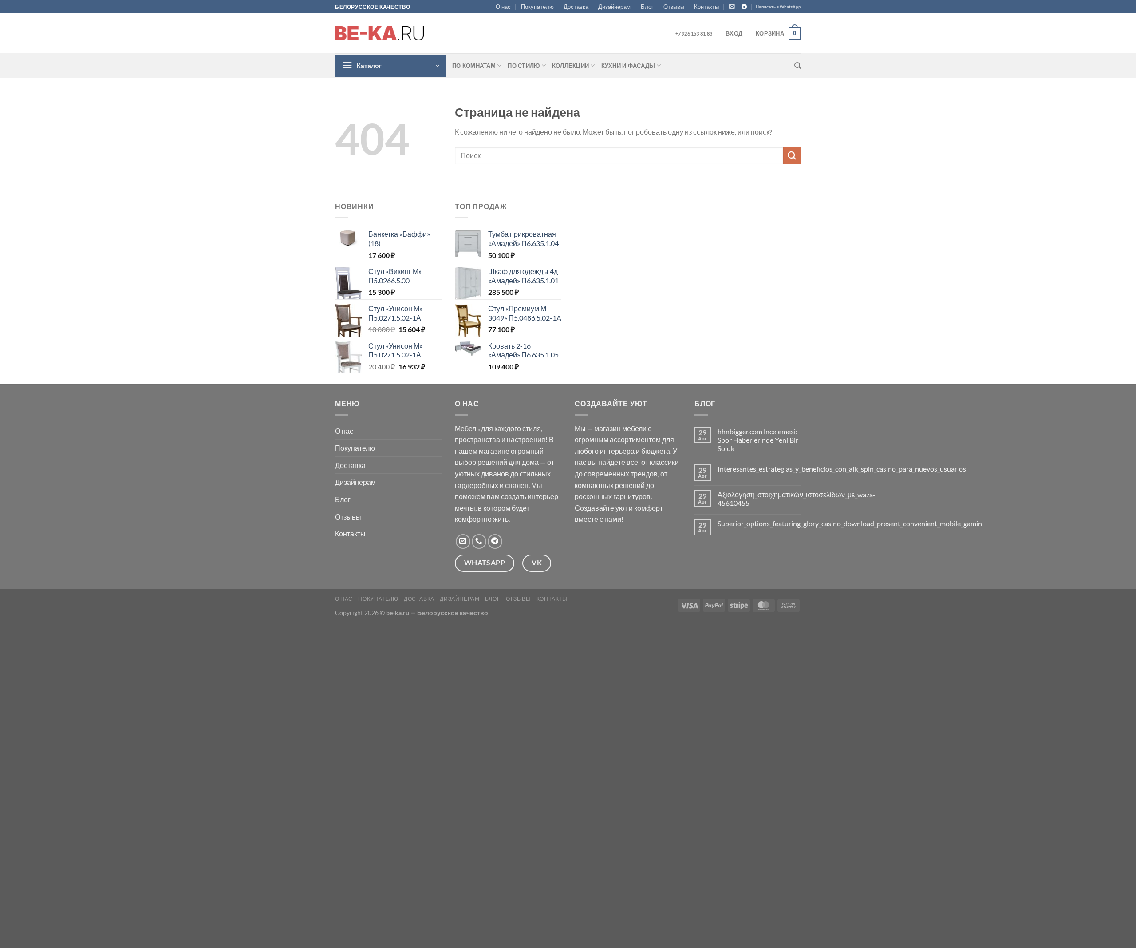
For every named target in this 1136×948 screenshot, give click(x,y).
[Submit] (792, 155)
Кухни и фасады (628, 65)
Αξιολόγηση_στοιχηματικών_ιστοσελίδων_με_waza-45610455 (797, 498)
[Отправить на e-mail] (463, 541)
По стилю (524, 65)
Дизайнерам (614, 6)
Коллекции (570, 65)
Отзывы (673, 6)
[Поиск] (797, 65)
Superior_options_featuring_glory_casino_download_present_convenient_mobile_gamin (850, 523)
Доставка (576, 6)
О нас (503, 6)
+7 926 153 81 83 (693, 33)
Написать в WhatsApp (778, 6)
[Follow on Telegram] (744, 7)
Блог (647, 6)
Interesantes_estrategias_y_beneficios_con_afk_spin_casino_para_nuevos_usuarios (842, 468)
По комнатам (474, 65)
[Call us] (479, 541)
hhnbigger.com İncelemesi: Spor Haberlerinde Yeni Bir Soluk (758, 439)
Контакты (706, 6)
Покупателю (537, 6)
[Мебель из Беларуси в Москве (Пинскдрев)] (379, 33)
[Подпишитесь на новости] (732, 6)
